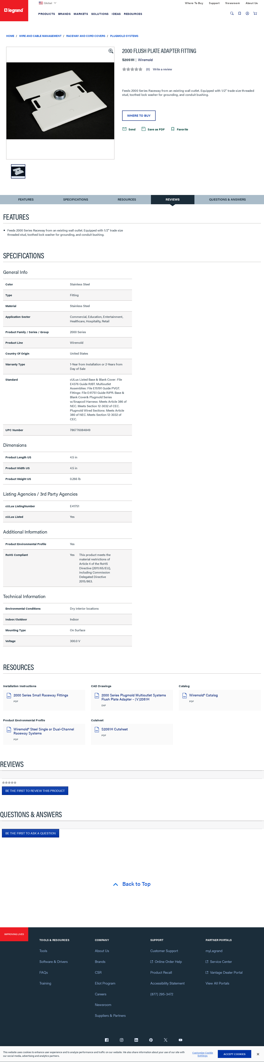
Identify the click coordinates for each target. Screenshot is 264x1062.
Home (10, 36)
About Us (102, 950)
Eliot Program (105, 983)
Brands (100, 961)
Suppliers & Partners (110, 1015)
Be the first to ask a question (30, 833)
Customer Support (164, 950)
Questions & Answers (227, 199)
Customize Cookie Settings (202, 1054)
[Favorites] (239, 13)
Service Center (221, 961)
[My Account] (247, 13)
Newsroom (103, 1004)
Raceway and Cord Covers (85, 36)
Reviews (173, 199)
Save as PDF (156, 129)
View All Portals (217, 983)
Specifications (75, 199)
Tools (43, 950)
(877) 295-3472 (161, 993)
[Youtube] (180, 1040)
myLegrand (214, 950)
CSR (98, 972)
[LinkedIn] (136, 1040)
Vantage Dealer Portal (226, 972)
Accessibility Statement (167, 983)
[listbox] (60, 103)
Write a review (162, 69)
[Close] (258, 1054)
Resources (127, 199)
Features (26, 200)
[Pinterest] (151, 1040)
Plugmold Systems (124, 36)
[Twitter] (165, 1040)
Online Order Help (168, 961)
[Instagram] (121, 1040)
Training (45, 983)
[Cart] (255, 13)
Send (131, 129)
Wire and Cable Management (40, 36)
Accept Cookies (235, 1054)
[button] (110, 51)
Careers (100, 993)
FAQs (43, 972)
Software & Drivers (53, 961)
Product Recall (161, 972)
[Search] (232, 13)
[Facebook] (106, 1040)
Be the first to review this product (36, 791)
